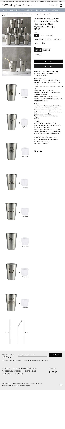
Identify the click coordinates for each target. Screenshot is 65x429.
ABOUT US (19, 374)
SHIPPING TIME (30, 371)
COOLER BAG (28, 10)
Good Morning (39, 39)
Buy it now (48, 66)
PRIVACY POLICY (6, 383)
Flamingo (57, 39)
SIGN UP (55, 355)
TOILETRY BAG (15, 10)
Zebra (36, 35)
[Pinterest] (56, 371)
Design (49, 39)
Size (35, 47)
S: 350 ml (38, 50)
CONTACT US (7, 374)
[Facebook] (50, 371)
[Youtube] (53, 371)
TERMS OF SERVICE (18, 383)
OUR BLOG (6, 368)
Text (43, 43)
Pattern (35, 32)
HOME (5, 10)
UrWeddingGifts (11, 5)
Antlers (37, 43)
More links (54, 10)
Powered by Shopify (25, 385)
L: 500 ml (46, 50)
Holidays (49, 35)
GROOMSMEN (41, 10)
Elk (42, 35)
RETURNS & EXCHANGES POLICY (25, 368)
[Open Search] (23, 5)
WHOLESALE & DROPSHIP (11, 371)
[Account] (56, 5)
